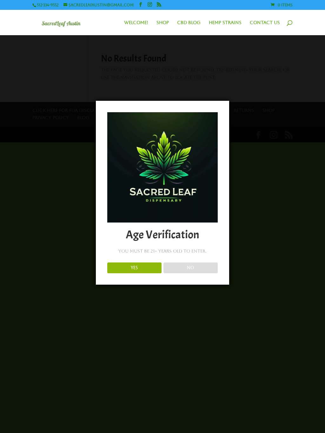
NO (190, 267)
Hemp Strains (225, 22)
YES (134, 267)
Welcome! (136, 22)
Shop (162, 22)
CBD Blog (189, 22)
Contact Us (265, 22)
